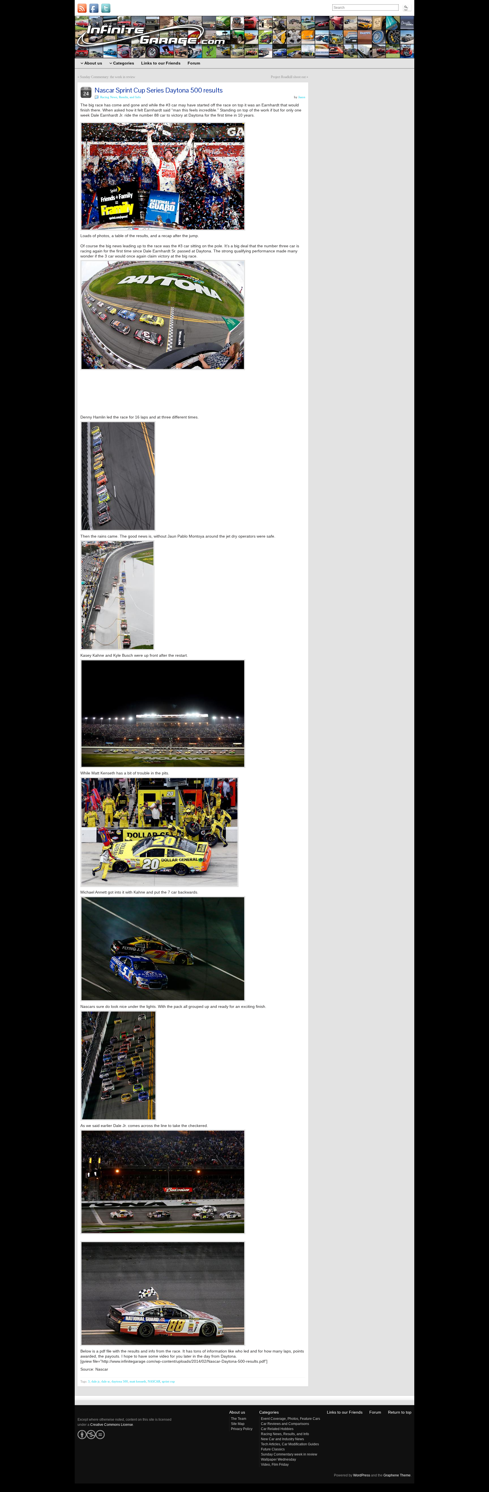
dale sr (105, 1381)
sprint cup (168, 1381)
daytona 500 (119, 1381)
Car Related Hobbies (277, 1429)
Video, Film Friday (275, 1465)
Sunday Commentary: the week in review (107, 77)
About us (237, 1412)
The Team (238, 1419)
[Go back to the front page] (244, 37)
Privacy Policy (241, 1429)
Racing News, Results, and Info (120, 97)
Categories (269, 1412)
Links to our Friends (345, 1412)
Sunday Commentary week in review (289, 1454)
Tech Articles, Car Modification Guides (290, 1444)
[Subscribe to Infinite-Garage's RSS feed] (82, 8)
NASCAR (154, 1381)
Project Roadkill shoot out (288, 77)
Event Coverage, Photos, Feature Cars (290, 1419)
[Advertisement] (183, 395)
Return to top (399, 1412)
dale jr (95, 1381)
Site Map (237, 1424)
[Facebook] (93, 8)
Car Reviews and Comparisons (285, 1424)
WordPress (361, 1475)
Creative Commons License (111, 1425)
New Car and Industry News (282, 1439)
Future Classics (273, 1449)
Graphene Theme (397, 1475)
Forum (375, 1412)
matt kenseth (138, 1381)
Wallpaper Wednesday (278, 1459)
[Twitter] (105, 8)
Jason (301, 97)
